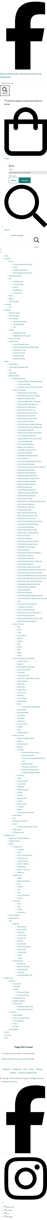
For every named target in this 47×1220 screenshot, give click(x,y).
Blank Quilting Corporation (26, 667)
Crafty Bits (7, 304)
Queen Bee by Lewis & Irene (26, 547)
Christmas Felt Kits (23, 992)
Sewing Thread (13, 341)
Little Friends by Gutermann (26, 507)
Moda (19, 704)
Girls (18, 889)
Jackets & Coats (22, 858)
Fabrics (11, 261)
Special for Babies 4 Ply (24, 975)
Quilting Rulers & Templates (22, 336)
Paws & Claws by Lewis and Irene (27, 532)
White (19, 652)
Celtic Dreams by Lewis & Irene (27, 418)
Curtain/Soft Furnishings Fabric (18, 367)
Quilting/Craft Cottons (20, 270)
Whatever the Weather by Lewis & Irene (30, 618)
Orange (19, 641)
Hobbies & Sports (23, 789)
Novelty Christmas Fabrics (30, 769)
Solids (15, 824)
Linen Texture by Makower (26, 504)
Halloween (20, 787)
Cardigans (20, 849)
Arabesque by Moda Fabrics (26, 398)
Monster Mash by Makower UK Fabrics (29, 521)
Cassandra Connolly (23, 670)
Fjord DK (20, 941)
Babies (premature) (23, 881)
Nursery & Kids (22, 798)
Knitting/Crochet (9, 835)
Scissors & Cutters (14, 338)
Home (6, 256)
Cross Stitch (17, 984)
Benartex (20, 664)
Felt (10, 307)
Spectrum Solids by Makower (26, 587)
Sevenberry (21, 721)
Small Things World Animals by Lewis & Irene (31, 578)
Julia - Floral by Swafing (24, 498)
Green (19, 632)
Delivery (39, 1069)
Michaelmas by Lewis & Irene (26, 518)
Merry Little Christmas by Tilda (27, 515)
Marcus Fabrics (22, 698)
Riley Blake (20, 718)
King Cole (16, 924)
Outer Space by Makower (25, 527)
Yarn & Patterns (14, 301)
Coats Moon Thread (19, 350)
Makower (20, 695)
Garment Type (17, 847)
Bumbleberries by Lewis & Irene (27, 413)
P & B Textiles (21, 710)
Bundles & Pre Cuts (19, 378)
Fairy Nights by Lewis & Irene (26, 450)
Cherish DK (21, 932)
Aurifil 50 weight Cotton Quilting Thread (26, 347)
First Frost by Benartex (24, 453)
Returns (13, 1073)
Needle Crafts (8, 978)
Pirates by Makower (23, 535)
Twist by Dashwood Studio (26, 610)
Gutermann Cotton (19, 353)
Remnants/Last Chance (20, 821)
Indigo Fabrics (21, 690)
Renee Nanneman (23, 712)
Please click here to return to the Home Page (18, 1059)
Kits (10, 278)
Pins (14, 327)
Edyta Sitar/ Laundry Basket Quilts (28, 678)
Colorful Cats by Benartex (25, 430)
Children (20, 886)
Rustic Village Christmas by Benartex (29, 553)
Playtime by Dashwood (24, 538)
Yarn (10, 921)
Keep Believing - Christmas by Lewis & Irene (31, 501)
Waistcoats (21, 872)
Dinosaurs (20, 775)
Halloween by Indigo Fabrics (26, 470)
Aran (19, 906)
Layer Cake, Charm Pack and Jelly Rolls (29, 387)
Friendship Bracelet (19, 998)
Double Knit (21, 912)
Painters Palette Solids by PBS (27, 530)
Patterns (11, 844)
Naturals (20, 638)
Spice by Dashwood (23, 590)
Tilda (19, 729)
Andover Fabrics (22, 661)
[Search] (36, 239)
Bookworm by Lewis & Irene (26, 410)
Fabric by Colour (18, 624)
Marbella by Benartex (24, 510)
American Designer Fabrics (25, 738)
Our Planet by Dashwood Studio (27, 524)
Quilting (11, 330)
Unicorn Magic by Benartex (26, 615)
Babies (19, 878)
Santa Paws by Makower (25, 555)
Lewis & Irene (21, 692)
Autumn (20, 741)
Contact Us (7, 1035)
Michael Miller (21, 701)
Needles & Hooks (14, 841)
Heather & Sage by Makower (26, 481)
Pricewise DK (21, 949)
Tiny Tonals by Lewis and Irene (27, 604)
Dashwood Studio (23, 675)
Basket (13, 180)
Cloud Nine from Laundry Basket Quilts (29, 427)
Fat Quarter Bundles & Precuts (22, 264)
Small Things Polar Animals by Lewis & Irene (31, 570)
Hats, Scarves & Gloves (24, 855)
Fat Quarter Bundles (15, 276)
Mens (19, 892)
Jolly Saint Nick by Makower (26, 495)
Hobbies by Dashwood (24, 487)
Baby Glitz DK (21, 926)
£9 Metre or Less (18, 832)
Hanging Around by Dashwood (27, 475)
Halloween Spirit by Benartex (26, 473)
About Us (6, 1069)
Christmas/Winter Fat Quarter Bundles (29, 381)
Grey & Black (21, 635)
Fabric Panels (17, 815)
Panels (15, 267)
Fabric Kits (16, 986)
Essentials (7, 310)
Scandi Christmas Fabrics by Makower (29, 561)
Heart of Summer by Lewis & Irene (28, 478)
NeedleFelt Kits (18, 290)
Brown (19, 630)
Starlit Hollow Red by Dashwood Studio (30, 595)
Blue (18, 627)
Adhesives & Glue (14, 313)
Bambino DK (21, 964)
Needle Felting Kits (19, 1001)
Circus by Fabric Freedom (25, 421)
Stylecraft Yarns (18, 961)
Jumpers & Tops (22, 861)
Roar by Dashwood (23, 550)
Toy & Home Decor (23, 895)
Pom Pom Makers (14, 915)
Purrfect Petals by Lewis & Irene (27, 544)
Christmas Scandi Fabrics (30, 767)
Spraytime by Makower (25, 592)
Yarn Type (16, 901)
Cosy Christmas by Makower (26, 435)
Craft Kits (12, 981)
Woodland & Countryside (25, 812)
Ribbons (11, 298)
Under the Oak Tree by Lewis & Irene (29, 612)
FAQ (25, 1069)
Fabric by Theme (18, 735)
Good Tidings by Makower (26, 464)
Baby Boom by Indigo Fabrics (26, 407)
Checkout (24, 180)
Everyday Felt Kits (23, 995)
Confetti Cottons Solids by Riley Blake (29, 433)
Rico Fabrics (21, 715)
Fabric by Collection (19, 390)
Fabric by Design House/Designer (23, 658)
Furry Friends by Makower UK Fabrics (29, 461)
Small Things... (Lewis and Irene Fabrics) (30, 581)
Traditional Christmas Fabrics (31, 772)
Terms (31, 1069)
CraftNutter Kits (18, 281)
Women (20, 898)
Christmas (7, 258)
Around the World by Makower (27, 404)
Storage (15, 1026)
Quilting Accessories (19, 333)
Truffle (19, 955)
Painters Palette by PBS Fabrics (27, 827)
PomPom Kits (17, 293)
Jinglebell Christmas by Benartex (27, 493)
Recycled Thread (18, 356)
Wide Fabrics (17, 829)
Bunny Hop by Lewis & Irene (26, 415)
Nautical (20, 792)
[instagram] (25, 1202)
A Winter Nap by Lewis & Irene (27, 393)
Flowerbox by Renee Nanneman (27, 455)
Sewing (19, 801)
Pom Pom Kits (17, 1003)
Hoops (15, 1023)
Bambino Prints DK (23, 966)
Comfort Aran (21, 935)
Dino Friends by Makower (25, 444)
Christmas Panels (27, 764)
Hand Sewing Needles (20, 321)
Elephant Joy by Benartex (25, 447)
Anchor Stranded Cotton (21, 344)
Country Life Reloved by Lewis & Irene (29, 438)
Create (14, 1082)
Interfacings (12, 373)
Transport (20, 807)
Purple (19, 647)
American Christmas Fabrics (31, 752)
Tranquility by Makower (25, 607)
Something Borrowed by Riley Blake (28, 584)
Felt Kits (15, 287)
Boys (19, 884)
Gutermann (21, 684)
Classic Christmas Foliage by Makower (29, 424)
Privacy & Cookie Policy (27, 1073)
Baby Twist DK (22, 929)
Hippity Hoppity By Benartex (26, 484)
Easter (19, 778)
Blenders (20, 747)
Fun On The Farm (23, 458)
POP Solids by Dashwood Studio (28, 541)
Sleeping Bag (21, 866)
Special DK (20, 972)
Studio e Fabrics (22, 724)
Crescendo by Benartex (24, 441)
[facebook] (25, 69)
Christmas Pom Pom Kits (25, 1006)
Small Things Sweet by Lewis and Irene (29, 573)
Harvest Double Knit (23, 946)
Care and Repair (14, 316)
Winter (19, 809)
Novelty (20, 795)
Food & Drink (21, 784)
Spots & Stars (21, 804)
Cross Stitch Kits (18, 284)
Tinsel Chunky (21, 952)
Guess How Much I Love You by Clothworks (31, 467)
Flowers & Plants (22, 781)
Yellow (19, 655)
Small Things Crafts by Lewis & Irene (29, 567)
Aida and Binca (13, 364)
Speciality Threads (19, 358)
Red (18, 650)
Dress (19, 852)
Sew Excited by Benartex (25, 564)
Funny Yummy (21, 944)
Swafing (20, 727)
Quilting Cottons (14, 375)
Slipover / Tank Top (23, 869)
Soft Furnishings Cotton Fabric (22, 273)
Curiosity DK (21, 938)
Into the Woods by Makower (26, 490)
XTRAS (6, 1032)
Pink (18, 644)
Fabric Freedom (22, 681)
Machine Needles (18, 324)
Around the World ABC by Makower (29, 401)
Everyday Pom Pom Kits (25, 1009)
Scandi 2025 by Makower (25, 558)
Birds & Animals (22, 744)
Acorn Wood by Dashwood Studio (28, 395)
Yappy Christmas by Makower (27, 621)
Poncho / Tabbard (23, 864)
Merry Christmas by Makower (27, 512)
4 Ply (19, 904)
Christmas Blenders (28, 755)
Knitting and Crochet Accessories (19, 838)
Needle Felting (13, 1029)
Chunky (19, 909)
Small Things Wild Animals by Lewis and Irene (31, 575)
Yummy (19, 958)
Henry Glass (21, 687)
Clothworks (21, 672)
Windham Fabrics (23, 732)
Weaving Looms (14, 918)
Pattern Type (17, 875)
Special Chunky (22, 969)
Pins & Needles (13, 318)
